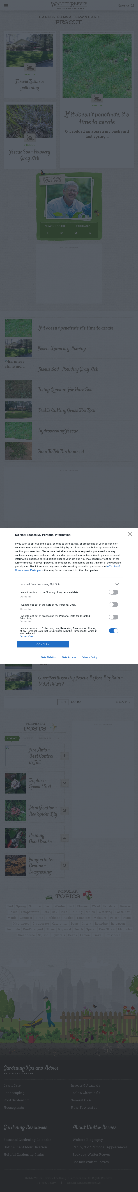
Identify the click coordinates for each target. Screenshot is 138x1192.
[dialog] (69, 596)
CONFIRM (43, 644)
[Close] (131, 535)
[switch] (113, 592)
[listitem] (69, 584)
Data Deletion (48, 657)
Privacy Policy (89, 657)
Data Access (69, 657)
